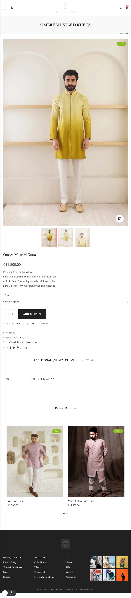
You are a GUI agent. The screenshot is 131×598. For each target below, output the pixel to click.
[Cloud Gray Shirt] (126, 33)
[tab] (53, 360)
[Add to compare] (41, 496)
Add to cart (32, 314)
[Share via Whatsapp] (21, 347)
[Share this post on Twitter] (14, 347)
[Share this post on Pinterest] (18, 347)
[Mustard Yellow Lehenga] (121, 33)
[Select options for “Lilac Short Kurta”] (28, 496)
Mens (27, 337)
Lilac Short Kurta (15, 501)
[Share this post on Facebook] (10, 347)
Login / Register (12, 7)
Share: (6, 347)
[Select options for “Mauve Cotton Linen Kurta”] (89, 496)
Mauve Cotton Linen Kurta (81, 501)
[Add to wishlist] (35, 496)
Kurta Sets (18, 337)
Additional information (53, 360)
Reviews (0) (86, 360)
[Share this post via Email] (25, 347)
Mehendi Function (17, 342)
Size (7, 295)
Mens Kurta (31, 342)
